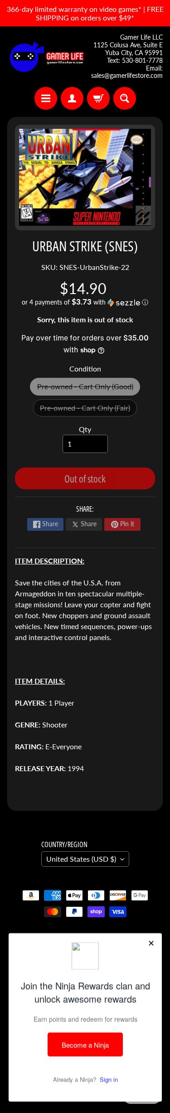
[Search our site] (124, 98)
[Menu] (45, 98)
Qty (85, 429)
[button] (85, 302)
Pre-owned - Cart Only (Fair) (88, 410)
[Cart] (98, 98)
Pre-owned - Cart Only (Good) (88, 388)
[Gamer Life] (46, 56)
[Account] (72, 98)
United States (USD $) (81, 858)
